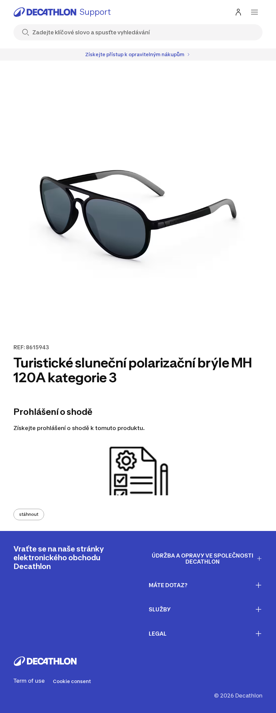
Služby (160, 609)
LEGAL (158, 633)
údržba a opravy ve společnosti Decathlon (202, 558)
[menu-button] (254, 12)
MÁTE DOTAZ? (168, 585)
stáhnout (28, 514)
